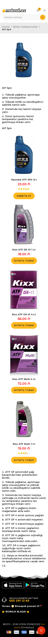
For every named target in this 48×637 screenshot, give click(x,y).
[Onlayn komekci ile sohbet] (41, 630)
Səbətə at (24, 196)
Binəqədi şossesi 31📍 (28, 606)
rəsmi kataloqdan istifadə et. (17, 550)
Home (6, 26)
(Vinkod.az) (27, 627)
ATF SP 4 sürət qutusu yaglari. (24, 515)
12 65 (25, 600)
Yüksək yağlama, (16, 94)
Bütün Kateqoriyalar (25, 26)
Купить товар (24, 260)
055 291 (15, 600)
